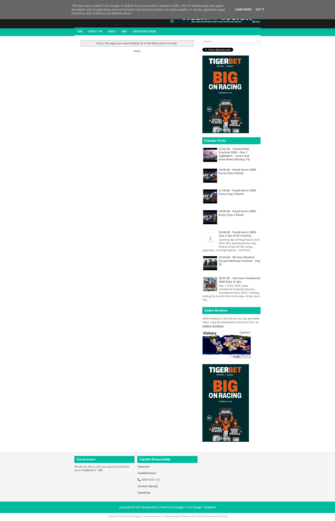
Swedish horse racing (144, 31)
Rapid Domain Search (208, 516)
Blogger (179, 507)
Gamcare (143, 466)
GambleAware (146, 473)
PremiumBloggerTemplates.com (179, 516)
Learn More (243, 9)
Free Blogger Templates (201, 507)
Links (124, 31)
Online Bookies (213, 326)
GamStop (143, 492)
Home (80, 31)
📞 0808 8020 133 (148, 479)
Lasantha (156, 516)
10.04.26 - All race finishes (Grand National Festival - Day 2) (239, 261)
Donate (112, 31)
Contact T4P (95, 31)
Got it (260, 9)
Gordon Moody (147, 486)
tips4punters (149, 507)
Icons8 (224, 516)
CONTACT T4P (92, 470)
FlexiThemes (124, 516)
